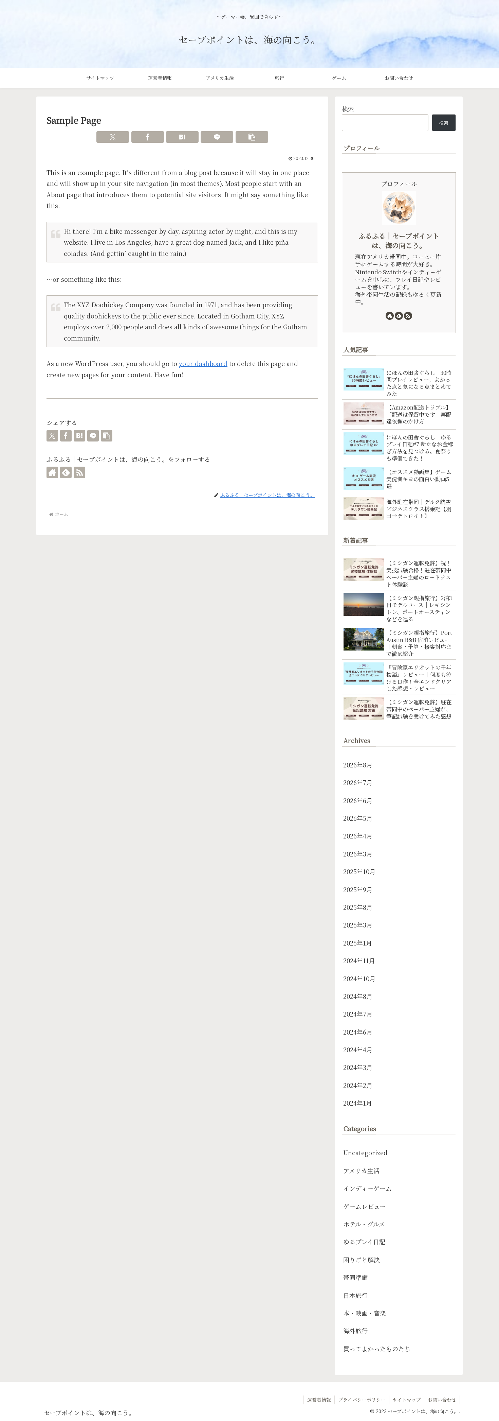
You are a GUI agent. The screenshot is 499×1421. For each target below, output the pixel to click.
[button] (252, 137)
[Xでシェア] (112, 137)
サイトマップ (407, 1399)
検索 (348, 108)
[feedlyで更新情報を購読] (66, 472)
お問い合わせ (442, 1399)
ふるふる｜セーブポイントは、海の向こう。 (398, 240)
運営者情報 (319, 1399)
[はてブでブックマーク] (182, 137)
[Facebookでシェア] (147, 137)
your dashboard (203, 363)
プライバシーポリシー (362, 1399)
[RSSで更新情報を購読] (79, 472)
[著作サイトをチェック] (52, 472)
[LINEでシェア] (217, 137)
